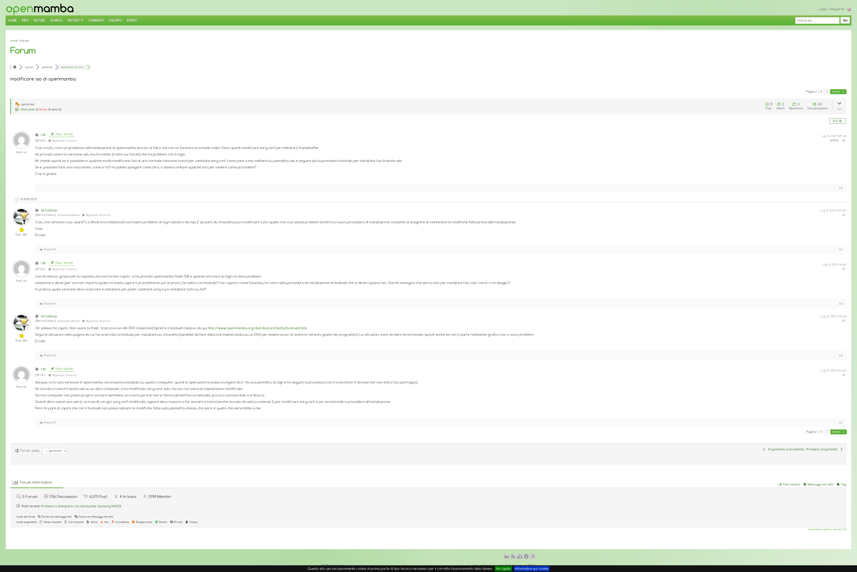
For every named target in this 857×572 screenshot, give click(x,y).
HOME (12, 20)
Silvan (43, 109)
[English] (849, 9)
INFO (25, 20)
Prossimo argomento (823, 449)
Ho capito (503, 569)
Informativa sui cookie (531, 569)
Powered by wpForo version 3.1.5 (827, 529)
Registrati (837, 9)
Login (823, 9)
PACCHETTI (75, 20)
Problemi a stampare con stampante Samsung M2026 (81, 506)
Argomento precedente (785, 449)
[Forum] (15, 67)
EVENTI (132, 20)
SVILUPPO (115, 20)
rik (43, 135)
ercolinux (49, 210)
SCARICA (56, 20)
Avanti (836, 91)
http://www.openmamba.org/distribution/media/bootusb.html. (258, 328)
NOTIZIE (39, 20)
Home (14, 40)
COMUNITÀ (96, 20)
